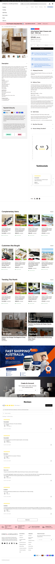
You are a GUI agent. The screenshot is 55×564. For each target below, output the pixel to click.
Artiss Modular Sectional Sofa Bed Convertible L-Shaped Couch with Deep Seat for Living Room (34, 264)
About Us (21, 535)
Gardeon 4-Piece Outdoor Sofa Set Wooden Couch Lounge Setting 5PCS (20, 230)
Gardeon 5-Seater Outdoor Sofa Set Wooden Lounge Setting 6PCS (47, 230)
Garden (29, 544)
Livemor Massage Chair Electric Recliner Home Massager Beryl (6, 230)
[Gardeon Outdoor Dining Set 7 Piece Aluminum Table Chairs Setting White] (47, 254)
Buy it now (42, 48)
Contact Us (21, 537)
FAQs (45, 6)
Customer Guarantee (22, 548)
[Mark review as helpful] (51, 429)
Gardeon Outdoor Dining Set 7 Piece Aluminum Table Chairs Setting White (47, 264)
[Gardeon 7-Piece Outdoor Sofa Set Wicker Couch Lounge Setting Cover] (34, 220)
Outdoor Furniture (31, 540)
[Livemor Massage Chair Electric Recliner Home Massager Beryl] (7, 220)
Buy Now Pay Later (22, 542)
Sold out (46, 45)
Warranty (41, 6)
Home (2, 26)
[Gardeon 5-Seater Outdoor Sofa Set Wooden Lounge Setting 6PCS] (47, 220)
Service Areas (30, 546)
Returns (36, 6)
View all (51, 211)
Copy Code (46, 23)
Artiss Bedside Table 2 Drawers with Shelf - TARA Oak (10, 26)
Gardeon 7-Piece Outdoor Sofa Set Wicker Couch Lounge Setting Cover (33, 230)
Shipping (32, 39)
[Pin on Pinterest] (39, 198)
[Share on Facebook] (37, 198)
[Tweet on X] (35, 198)
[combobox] (33, 4)
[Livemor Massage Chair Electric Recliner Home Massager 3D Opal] (7, 254)
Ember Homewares (34, 34)
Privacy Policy (30, 548)
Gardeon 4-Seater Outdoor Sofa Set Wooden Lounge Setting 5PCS (20, 264)
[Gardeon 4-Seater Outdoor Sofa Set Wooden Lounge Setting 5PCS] (21, 254)
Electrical (29, 542)
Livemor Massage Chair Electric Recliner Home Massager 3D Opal (6, 264)
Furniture (29, 535)
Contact (32, 6)
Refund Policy (21, 546)
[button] (52, 4)
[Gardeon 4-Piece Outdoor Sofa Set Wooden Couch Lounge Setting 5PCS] (21, 220)
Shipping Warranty (22, 544)
